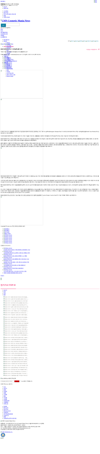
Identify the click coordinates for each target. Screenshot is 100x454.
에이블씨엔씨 (4, 32)
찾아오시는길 (7, 410)
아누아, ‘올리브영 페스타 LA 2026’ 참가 (19, 301)
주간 (5, 293)
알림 (5, 15)
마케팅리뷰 (6, 400)
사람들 (8, 53)
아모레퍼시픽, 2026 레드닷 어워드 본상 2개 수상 (21, 363)
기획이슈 (6, 56)
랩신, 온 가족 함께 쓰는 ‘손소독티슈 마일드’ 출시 (21, 341)
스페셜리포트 (9, 59)
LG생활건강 (4, 37)
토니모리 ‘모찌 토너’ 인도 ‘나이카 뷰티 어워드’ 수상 (22, 319)
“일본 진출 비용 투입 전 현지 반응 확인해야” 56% (21, 339)
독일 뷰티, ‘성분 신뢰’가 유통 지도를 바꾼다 (20, 314)
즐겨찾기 (3, 1)
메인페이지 (6, 39)
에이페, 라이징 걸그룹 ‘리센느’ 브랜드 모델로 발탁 (21, 337)
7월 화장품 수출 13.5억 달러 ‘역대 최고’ (19, 375)
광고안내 (6, 12)
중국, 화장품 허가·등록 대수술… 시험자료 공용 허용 (22, 357)
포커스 (8, 42)
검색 (3, 25)
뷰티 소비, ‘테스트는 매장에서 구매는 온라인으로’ (21, 343)
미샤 (2, 30)
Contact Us (6, 415)
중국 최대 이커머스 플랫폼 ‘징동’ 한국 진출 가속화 (21, 302)
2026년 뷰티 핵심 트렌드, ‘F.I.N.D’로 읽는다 (20, 373)
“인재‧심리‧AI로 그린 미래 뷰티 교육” (19, 365)
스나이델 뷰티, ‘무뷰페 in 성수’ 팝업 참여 (19, 323)
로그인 (5, 6)
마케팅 (5, 391)
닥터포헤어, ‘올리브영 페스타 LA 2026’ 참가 (20, 349)
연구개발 (8, 45)
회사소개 (6, 407)
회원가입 (6, 8)
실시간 (5, 290)
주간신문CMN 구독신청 (10, 14)
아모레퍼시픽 (4, 33)
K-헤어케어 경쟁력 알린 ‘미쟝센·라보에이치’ (20, 327)
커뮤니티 (6, 403)
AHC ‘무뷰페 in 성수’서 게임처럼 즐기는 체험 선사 (21, 310)
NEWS (5, 41)
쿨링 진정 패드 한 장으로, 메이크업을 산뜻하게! (21, 297)
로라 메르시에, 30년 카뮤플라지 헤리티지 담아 (21, 369)
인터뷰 (5, 397)
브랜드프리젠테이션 (11, 61)
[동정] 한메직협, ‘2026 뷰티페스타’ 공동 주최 (20, 367)
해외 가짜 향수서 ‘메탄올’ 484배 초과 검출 (20, 351)
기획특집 (6, 402)
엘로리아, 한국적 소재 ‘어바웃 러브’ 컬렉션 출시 (21, 312)
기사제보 (6, 11)
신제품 (5, 394)
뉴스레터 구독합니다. (27, 381)
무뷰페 (2, 35)
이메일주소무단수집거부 (10, 418)
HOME (5, 406)
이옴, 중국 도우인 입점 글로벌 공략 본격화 (20, 325)
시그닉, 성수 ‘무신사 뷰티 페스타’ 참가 (19, 308)
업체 (5, 389)
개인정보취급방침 (8, 414)
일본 (2, 29)
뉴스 (5, 386)
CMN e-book (7, 17)
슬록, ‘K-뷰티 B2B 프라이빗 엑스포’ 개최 (19, 306)
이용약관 (6, 412)
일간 (5, 291)
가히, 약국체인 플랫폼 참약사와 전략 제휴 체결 (21, 355)
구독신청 (17, 381)
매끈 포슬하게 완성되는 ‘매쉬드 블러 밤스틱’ (20, 329)
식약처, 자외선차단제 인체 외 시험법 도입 (20, 353)
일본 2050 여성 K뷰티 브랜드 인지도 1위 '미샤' (21, 299)
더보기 (2, 275)
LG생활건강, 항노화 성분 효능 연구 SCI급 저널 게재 (22, 304)
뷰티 (7, 50)
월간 (5, 294)
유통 (5, 393)
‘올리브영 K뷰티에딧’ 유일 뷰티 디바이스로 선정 (21, 347)
